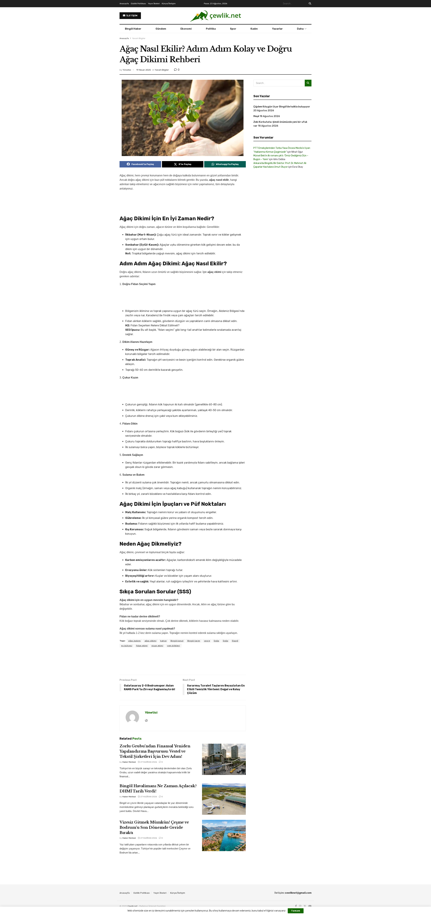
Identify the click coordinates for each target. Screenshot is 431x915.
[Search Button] (309, 3)
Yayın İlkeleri (154, 3)
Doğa (216, 641)
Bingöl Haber (133, 28)
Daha (300, 28)
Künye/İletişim (169, 3)
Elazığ (235, 641)
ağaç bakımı (134, 641)
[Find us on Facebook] (296, 906)
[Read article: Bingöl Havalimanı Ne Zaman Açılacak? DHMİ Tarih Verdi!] (224, 799)
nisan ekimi (157, 645)
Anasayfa (124, 3)
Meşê (256, 116)
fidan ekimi (142, 645)
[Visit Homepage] (215, 15)
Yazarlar (277, 28)
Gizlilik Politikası (138, 3)
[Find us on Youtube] (309, 906)
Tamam (295, 910)
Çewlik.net (132, 906)
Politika (211, 28)
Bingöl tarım (193, 641)
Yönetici (127, 70)
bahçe (163, 641)
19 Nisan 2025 (143, 70)
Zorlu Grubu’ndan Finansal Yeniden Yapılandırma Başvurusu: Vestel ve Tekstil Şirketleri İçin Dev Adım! (155, 751)
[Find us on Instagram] (300, 906)
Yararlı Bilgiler (138, 38)
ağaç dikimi (151, 641)
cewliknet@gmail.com (298, 892)
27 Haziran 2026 (148, 762)
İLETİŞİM (132, 15)
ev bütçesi (126, 645)
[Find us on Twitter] (305, 906)
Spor (233, 28)
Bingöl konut (177, 641)
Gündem (161, 28)
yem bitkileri (173, 645)
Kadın (254, 28)
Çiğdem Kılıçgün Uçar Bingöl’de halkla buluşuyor (281, 106)
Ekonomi (186, 28)
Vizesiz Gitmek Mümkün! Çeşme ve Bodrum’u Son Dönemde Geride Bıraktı (154, 827)
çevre (207, 641)
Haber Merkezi (129, 762)
